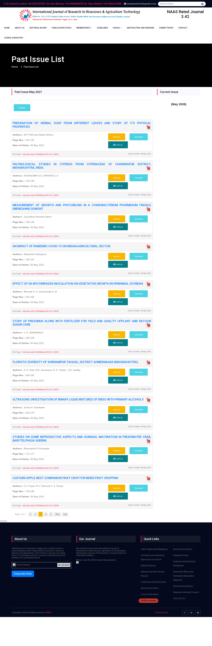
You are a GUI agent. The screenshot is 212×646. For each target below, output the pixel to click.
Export (22, 107)
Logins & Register (13, 38)
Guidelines (102, 28)
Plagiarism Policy (181, 555)
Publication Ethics (61, 28)
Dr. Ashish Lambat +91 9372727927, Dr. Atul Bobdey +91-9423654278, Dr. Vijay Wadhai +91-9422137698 (63, 3)
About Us (20, 28)
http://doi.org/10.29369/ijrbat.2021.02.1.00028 (40, 427)
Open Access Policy (150, 588)
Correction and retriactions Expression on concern (153, 557)
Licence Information (150, 594)
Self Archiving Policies (183, 586)
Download (139, 137)
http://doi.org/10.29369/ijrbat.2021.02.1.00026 (40, 352)
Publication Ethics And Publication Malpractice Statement (183, 576)
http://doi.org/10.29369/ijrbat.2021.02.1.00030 (40, 505)
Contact (182, 28)
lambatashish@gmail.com (141, 3)
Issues (116, 28)
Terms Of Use (179, 598)
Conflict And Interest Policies (153, 582)
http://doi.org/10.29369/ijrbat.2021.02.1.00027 (40, 390)
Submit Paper (166, 28)
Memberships (83, 28)
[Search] (202, 4)
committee (148, 600)
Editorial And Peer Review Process (152, 574)
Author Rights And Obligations (154, 549)
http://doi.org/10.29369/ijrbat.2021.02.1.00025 (40, 311)
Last (65, 514)
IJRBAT (48, 612)
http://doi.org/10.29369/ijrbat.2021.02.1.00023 (40, 236)
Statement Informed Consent (186, 592)
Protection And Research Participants (184, 563)
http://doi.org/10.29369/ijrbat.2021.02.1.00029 (40, 468)
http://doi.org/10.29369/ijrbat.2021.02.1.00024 (40, 274)
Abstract (116, 137)
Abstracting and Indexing (140, 28)
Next (57, 514)
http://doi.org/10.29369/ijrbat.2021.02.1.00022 (40, 195)
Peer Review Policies (182, 549)
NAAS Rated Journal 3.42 (185, 14)
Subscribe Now (23, 573)
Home (7, 28)
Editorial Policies (148, 565)
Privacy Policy (162, 612)
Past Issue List (31, 66)
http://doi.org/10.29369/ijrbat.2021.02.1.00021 (40, 154)
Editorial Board (38, 28)
